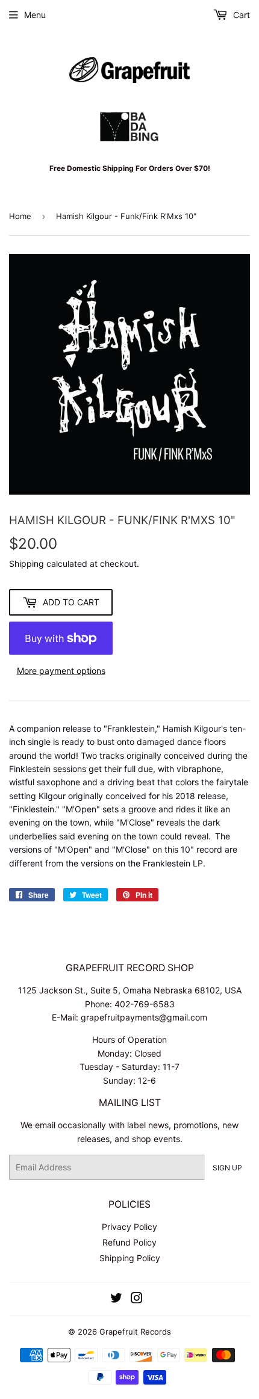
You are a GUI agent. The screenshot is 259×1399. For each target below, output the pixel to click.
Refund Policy (129, 1242)
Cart (240, 15)
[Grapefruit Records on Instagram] (137, 1299)
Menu (35, 15)
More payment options (61, 671)
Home (20, 216)
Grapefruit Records (135, 1331)
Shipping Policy (129, 1258)
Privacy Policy (129, 1226)
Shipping (26, 563)
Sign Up (227, 1167)
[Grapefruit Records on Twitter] (116, 1299)
